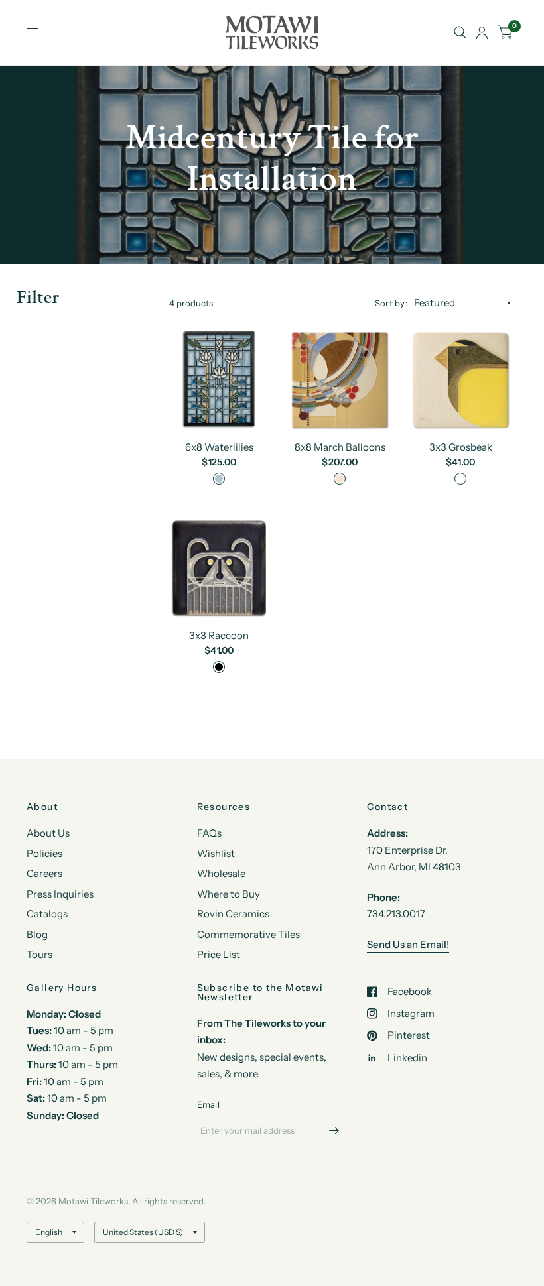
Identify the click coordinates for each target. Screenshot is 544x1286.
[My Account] (482, 32)
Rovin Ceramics (233, 913)
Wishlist (216, 853)
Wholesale (221, 873)
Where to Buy (228, 894)
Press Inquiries (60, 894)
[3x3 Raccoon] (219, 568)
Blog (37, 934)
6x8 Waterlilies (219, 447)
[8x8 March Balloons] (339, 379)
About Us (48, 833)
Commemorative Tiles (248, 934)
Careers (44, 873)
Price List (218, 954)
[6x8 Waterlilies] (219, 379)
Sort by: (391, 303)
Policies (44, 853)
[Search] (460, 32)
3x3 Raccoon (219, 635)
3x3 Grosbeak (460, 447)
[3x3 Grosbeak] (460, 379)
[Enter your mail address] (333, 1130)
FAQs (209, 833)
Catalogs (47, 913)
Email (208, 1104)
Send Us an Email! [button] (408, 944)
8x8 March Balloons (340, 447)
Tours (39, 954)
